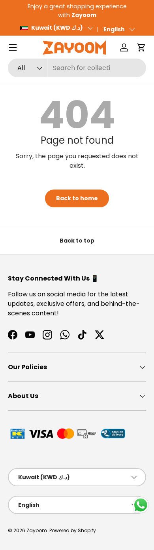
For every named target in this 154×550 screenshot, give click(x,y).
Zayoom (36, 530)
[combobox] (77, 68)
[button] (141, 47)
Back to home (77, 198)
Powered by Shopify (72, 530)
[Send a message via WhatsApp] (140, 505)
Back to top (77, 241)
